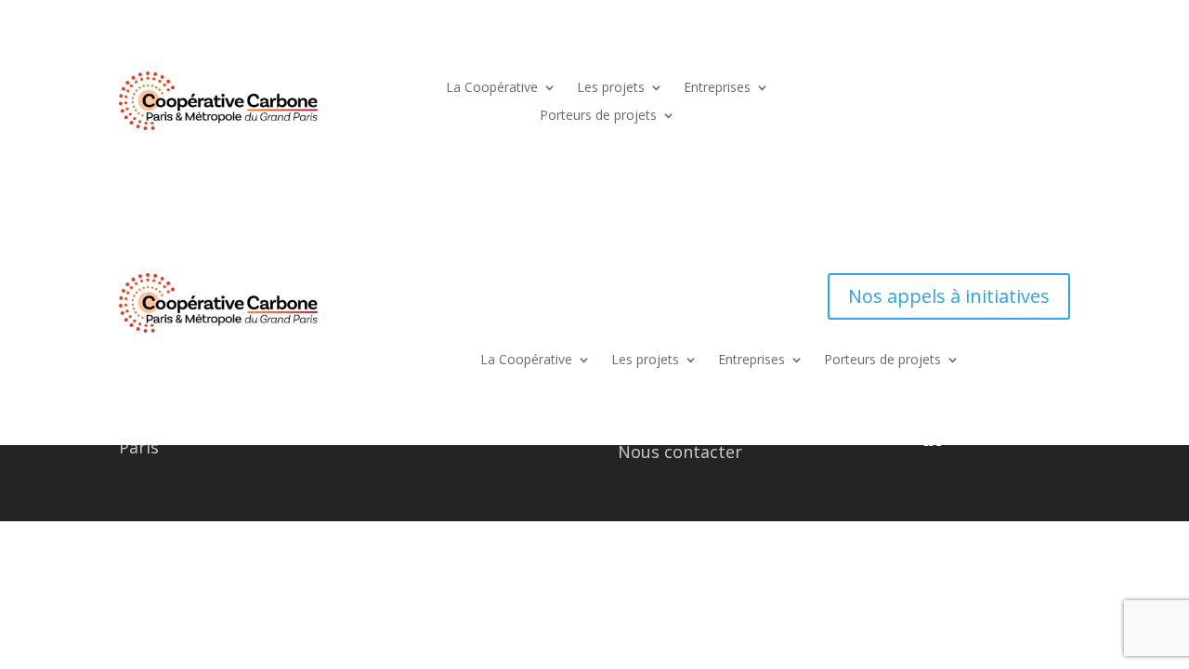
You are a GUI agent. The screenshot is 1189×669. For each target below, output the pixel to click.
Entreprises (717, 88)
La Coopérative (492, 88)
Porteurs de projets (598, 116)
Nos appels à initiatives (949, 295)
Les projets (611, 88)
